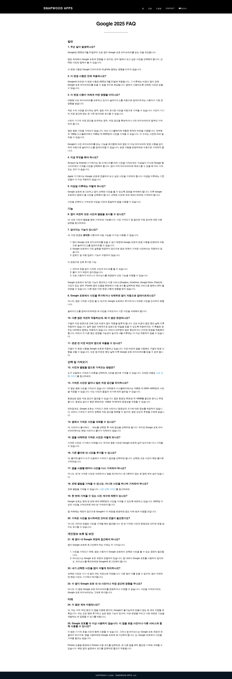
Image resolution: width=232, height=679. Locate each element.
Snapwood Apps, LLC (126, 675)
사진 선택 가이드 (108, 489)
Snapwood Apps (58, 8)
